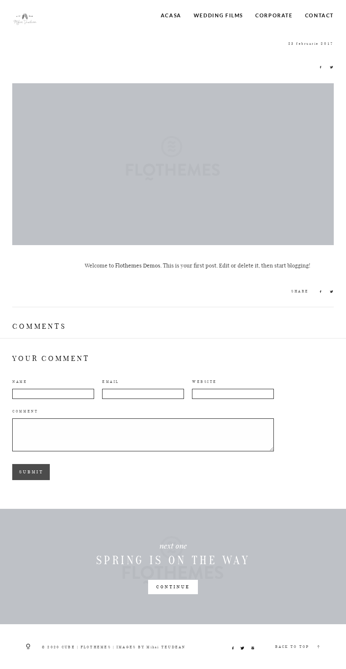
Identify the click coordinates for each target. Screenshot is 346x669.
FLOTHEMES (96, 647)
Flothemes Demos (137, 265)
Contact (319, 15)
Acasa (171, 15)
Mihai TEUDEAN (165, 647)
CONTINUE (173, 587)
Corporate (274, 15)
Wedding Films (218, 15)
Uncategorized (102, 43)
